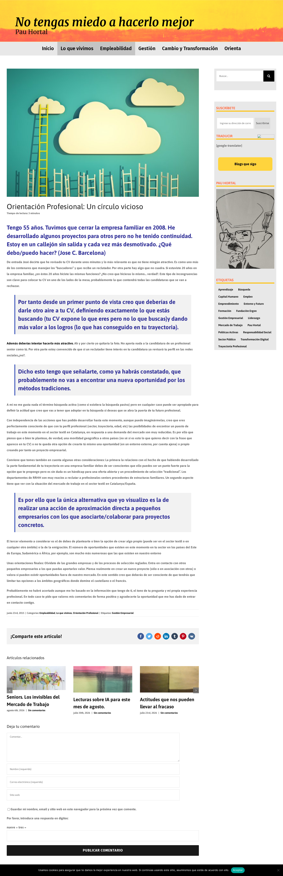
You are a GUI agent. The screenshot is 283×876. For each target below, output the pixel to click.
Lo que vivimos (64, 613)
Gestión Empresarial (123, 613)
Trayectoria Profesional (232, 346)
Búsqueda (244, 289)
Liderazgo (254, 318)
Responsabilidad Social (257, 332)
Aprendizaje (225, 289)
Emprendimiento (228, 303)
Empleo (248, 296)
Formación (224, 310)
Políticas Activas (228, 332)
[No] (278, 870)
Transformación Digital (255, 339)
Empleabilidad (47, 613)
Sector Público (227, 339)
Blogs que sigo (245, 164)
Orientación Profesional (85, 613)
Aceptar (238, 870)
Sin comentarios (35, 712)
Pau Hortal (254, 325)
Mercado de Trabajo (230, 325)
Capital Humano (228, 296)
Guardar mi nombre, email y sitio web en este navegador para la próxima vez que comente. (73, 809)
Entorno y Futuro (254, 303)
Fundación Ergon (246, 310)
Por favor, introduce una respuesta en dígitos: (37, 818)
